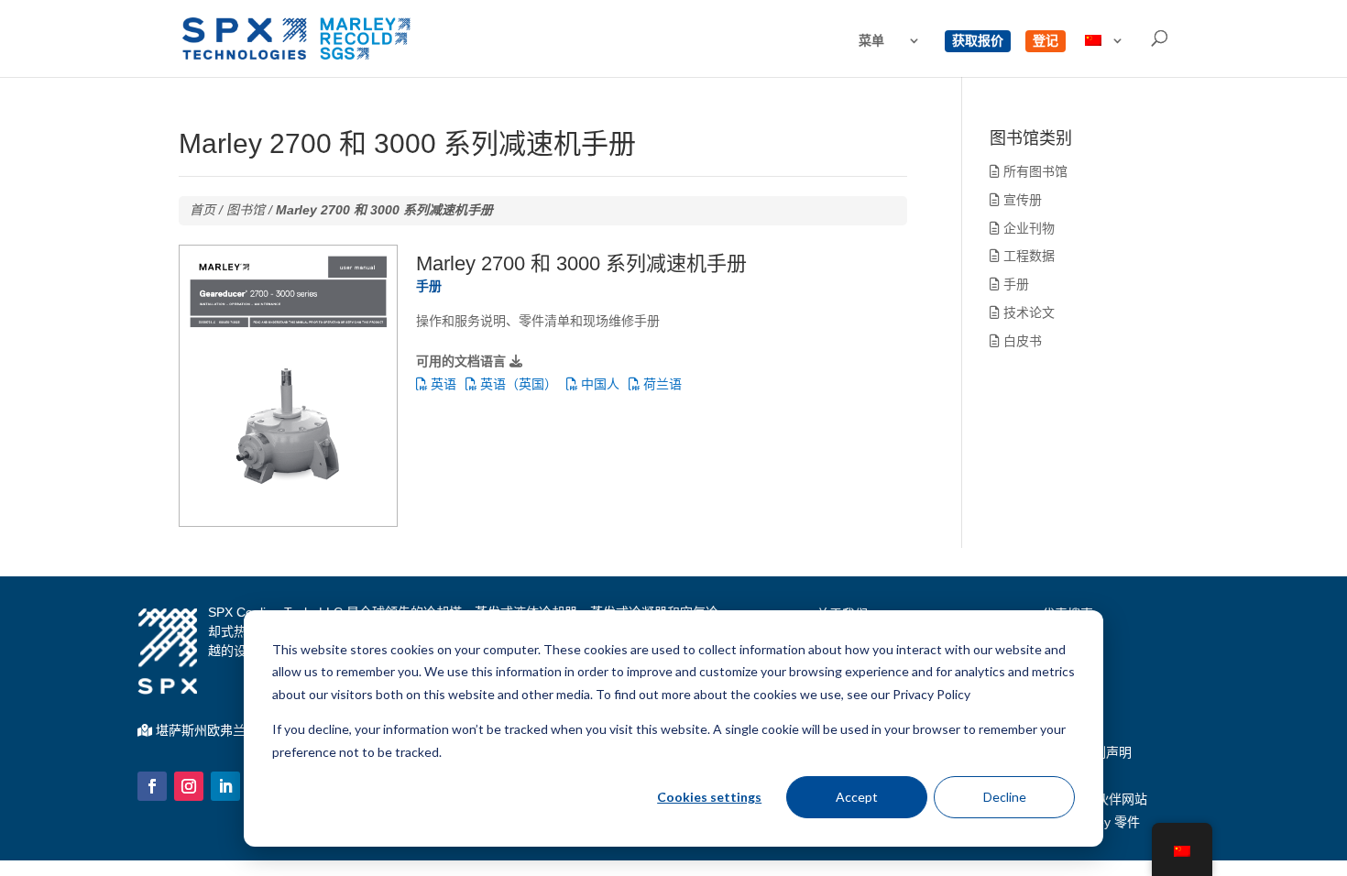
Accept (857, 797)
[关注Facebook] (152, 786)
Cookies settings (709, 797)
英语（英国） (516, 384)
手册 (1014, 284)
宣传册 (1021, 199)
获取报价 (977, 41)
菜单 (871, 41)
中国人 (598, 384)
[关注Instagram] (188, 786)
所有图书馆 (1034, 171)
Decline (1004, 797)
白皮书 (1021, 341)
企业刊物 (1027, 228)
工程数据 (1027, 255)
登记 (1045, 41)
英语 (441, 384)
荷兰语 (661, 384)
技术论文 (1027, 312)
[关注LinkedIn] (225, 786)
